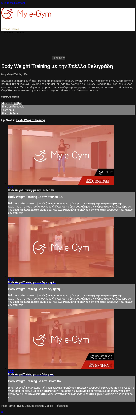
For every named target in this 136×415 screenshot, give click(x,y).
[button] (3, 26)
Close (55, 58)
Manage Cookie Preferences (51, 405)
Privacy (20, 405)
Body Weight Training (12, 74)
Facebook (7, 103)
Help (4, 405)
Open (62, 58)
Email (19, 103)
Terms (11, 405)
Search (15, 29)
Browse (6, 29)
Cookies (30, 405)
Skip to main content (13, 2)
